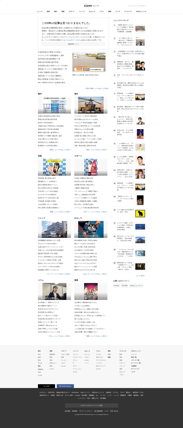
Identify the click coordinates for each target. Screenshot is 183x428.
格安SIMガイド (44, 395)
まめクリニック (85, 392)
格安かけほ (59, 395)
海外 (55, 11)
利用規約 (74, 411)
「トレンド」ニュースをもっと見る (57, 274)
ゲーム (75, 360)
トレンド (82, 11)
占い (97, 395)
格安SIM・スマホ (138, 392)
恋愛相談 (91, 395)
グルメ (75, 366)
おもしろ (92, 11)
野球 (62, 357)
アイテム (115, 392)
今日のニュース (141, 11)
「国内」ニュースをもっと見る (59, 149)
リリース (134, 354)
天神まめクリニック (98, 392)
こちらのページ (72, 40)
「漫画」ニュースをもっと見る (95, 336)
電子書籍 (103, 398)
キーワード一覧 (136, 363)
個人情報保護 (98, 411)
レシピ (109, 395)
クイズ (118, 11)
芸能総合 (52, 354)
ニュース (40, 11)
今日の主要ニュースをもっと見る (96, 88)
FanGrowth (75, 392)
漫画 (109, 11)
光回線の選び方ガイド (63, 392)
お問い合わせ (114, 411)
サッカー (64, 360)
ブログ (122, 392)
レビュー (75, 354)
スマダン (99, 354)
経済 (39, 357)
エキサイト (142, 6)
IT (73, 363)
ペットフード (81, 398)
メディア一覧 (135, 360)
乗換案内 (123, 395)
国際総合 (40, 369)
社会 (39, 354)
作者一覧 (134, 357)
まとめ (40, 363)
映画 (51, 357)
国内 (48, 11)
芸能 (62, 11)
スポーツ (72, 11)
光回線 (53, 395)
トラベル (99, 363)
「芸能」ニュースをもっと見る (59, 212)
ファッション (77, 369)
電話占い (128, 392)
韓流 (51, 366)
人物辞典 (134, 366)
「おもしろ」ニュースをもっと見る (94, 274)
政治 (39, 360)
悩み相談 (84, 395)
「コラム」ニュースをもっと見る (58, 336)
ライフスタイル (101, 360)
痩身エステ (95, 398)
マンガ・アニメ (77, 357)
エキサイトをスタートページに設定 (91, 405)
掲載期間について (73, 44)
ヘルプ (133, 372)
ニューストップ (133, 6)
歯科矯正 (136, 395)
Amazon (116, 285)
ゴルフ (63, 363)
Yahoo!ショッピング (136, 285)
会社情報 (67, 411)
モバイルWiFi (69, 395)
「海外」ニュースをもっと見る (95, 149)
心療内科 (108, 392)
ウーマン (103, 395)
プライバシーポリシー (86, 411)
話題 (109, 357)
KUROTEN (51, 392)
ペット (87, 363)
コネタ (87, 357)
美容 (142, 395)
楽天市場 (124, 285)
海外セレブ (53, 363)
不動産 (130, 395)
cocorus (77, 395)
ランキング (128, 11)
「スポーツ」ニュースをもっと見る (94, 212)
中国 (39, 372)
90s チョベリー (101, 366)
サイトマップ (135, 369)
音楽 (51, 360)
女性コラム (99, 357)
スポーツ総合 (65, 354)
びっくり (87, 354)
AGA (88, 398)
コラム (101, 11)
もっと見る (140, 275)
